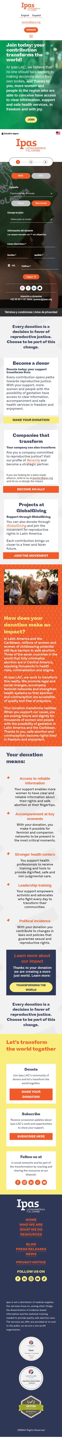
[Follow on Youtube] (44, 1182)
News (31, 1254)
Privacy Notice (31, 1262)
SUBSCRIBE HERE (31, 1136)
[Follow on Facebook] (18, 1182)
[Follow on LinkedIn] (31, 1182)
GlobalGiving (16, 525)
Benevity (33, 460)
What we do (31, 1229)
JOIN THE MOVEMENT (31, 556)
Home (31, 1219)
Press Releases (31, 1249)
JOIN (31, 120)
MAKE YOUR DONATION (31, 420)
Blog (31, 1244)
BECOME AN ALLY (31, 489)
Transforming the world (31, 987)
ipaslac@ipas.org (31, 22)
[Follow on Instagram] (24, 1182)
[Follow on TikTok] (37, 1182)
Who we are (31, 1224)
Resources (31, 1234)
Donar (31, 29)
